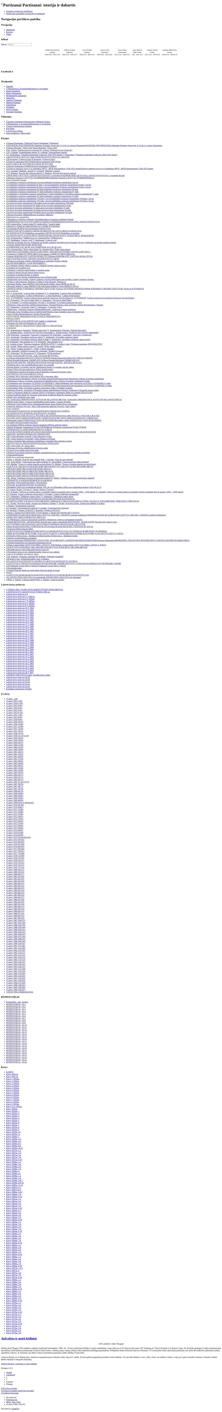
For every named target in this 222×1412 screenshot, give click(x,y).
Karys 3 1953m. (12, 1104)
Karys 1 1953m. (12, 1100)
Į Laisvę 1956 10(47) (14, 722)
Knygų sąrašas (12, 109)
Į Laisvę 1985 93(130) (15, 904)
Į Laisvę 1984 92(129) (15, 902)
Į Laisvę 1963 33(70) (14, 773)
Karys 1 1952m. (12, 1079)
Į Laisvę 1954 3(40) (14, 706)
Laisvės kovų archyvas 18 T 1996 (20, 626)
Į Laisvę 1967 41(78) (14, 789)
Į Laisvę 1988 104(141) (15, 930)
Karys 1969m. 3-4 (13, 1294)
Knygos (9, 32)
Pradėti (9, 1372)
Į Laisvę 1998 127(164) (15, 983)
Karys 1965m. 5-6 (13, 1250)
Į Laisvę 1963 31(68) (14, 768)
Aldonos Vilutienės (14, 100)
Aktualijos (10, 98)
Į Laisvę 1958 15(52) (14, 733)
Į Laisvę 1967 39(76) (14, 784)
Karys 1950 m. (12, 1074)
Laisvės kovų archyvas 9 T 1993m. (20, 606)
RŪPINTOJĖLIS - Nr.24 (16, 1057)
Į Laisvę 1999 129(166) (15, 987)
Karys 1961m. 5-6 (13, 1203)
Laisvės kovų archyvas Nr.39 (18, 677)
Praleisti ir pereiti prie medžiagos (19, 11)
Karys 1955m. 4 (12, 1118)
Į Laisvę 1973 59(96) (14, 828)
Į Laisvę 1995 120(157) (15, 967)
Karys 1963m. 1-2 (13, 1222)
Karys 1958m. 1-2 (13, 1162)
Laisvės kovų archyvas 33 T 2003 (20, 661)
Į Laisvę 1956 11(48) (14, 724)
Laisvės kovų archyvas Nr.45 (18, 686)
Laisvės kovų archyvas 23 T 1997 (20, 638)
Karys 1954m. (12, 1109)
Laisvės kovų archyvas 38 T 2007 (20, 673)
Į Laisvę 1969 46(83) (14, 800)
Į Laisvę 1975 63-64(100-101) (18, 837)
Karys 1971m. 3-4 (13, 1317)
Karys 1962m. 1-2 (13, 1210)
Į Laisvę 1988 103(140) (15, 927)
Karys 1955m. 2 (12, 1113)
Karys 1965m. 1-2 (13, 1245)
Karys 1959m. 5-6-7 (14, 1180)
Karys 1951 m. (12, 1076)
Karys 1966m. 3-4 (13, 1259)
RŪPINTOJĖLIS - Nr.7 (16, 1018)
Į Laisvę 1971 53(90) (14, 814)
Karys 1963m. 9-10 (14, 1231)
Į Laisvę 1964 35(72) (14, 777)
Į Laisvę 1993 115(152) (15, 955)
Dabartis (9, 86)
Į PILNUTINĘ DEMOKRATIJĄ (19, 992)
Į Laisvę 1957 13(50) (14, 729)
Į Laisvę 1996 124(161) (15, 976)
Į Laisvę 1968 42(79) (14, 791)
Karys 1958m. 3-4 (13, 1164)
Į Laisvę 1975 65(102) (15, 840)
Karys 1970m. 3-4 (13, 1305)
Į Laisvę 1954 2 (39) (14, 703)
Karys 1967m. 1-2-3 (14, 1268)
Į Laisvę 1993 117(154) (15, 960)
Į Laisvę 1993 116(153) (15, 957)
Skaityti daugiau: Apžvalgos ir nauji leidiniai (19, 1364)
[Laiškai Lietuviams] (9, 1393)
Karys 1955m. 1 (12, 1111)
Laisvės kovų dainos (14, 131)
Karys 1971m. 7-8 (13, 1321)
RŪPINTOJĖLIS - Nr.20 (16, 1048)
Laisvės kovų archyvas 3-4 (17, 594)
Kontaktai (10, 107)
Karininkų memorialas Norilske (19, 689)
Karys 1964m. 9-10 (14, 1243)
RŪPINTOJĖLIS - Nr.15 (16, 1037)
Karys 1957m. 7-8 (13, 1157)
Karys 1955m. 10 (13, 1132)
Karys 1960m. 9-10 (14, 1197)
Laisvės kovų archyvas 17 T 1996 (20, 624)
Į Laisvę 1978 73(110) (15, 858)
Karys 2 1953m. (12, 1102)
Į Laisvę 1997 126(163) (15, 980)
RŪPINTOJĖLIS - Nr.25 (16, 1060)
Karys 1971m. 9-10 (14, 1324)
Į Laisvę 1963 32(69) (14, 770)
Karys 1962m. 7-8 (13, 1217)
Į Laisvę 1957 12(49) (14, 726)
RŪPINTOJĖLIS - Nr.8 (16, 1020)
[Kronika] (17, 1391)
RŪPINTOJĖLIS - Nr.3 (16, 1009)
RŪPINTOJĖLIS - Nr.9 (16, 1023)
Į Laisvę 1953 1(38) (14, 701)
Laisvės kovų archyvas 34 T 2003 (20, 663)
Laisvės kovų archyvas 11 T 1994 (20, 610)
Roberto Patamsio (13, 102)
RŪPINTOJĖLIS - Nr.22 (16, 1053)
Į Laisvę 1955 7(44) (14, 715)
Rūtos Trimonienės (13, 93)
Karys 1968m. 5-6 (13, 1284)
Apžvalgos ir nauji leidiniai (19, 1338)
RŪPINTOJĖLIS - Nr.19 (16, 1046)
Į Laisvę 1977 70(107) (15, 851)
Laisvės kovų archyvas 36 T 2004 (20, 668)
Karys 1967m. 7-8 (13, 1275)
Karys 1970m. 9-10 (14, 1312)
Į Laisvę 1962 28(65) (14, 761)
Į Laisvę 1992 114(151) (15, 953)
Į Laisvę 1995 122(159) (15, 971)
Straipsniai (10, 30)
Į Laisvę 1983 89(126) (15, 895)
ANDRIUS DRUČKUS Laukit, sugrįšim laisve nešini (28, 675)
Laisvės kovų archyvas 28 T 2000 (20, 650)
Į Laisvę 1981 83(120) (15, 881)
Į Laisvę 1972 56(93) (14, 821)
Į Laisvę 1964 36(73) (14, 779)
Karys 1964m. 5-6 (13, 1238)
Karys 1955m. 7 (12, 1125)
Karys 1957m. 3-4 (13, 1153)
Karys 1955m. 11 (13, 1134)
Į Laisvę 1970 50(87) (14, 807)
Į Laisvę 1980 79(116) (15, 872)
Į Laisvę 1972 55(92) (14, 819)
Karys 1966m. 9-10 (14, 1266)
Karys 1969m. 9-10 (14, 1300)
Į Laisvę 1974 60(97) (14, 830)
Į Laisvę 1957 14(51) (14, 731)
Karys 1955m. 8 (12, 1127)
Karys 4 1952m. (12, 1086)
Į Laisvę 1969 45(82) (14, 798)
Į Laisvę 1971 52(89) (14, 812)
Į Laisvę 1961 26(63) (14, 756)
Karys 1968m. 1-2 (13, 1280)
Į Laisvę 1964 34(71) (14, 775)
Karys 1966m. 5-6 (13, 1261)
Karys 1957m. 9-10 (14, 1160)
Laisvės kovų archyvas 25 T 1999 (20, 643)
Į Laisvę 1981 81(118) (15, 876)
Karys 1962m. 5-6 (13, 1215)
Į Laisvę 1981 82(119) (15, 879)
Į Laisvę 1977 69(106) (15, 849)
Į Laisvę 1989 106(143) (15, 934)
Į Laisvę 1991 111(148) (15, 946)
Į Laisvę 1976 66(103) (15, 842)
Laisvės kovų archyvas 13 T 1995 (20, 615)
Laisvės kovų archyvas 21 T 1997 (20, 633)
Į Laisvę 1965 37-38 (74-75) (17, 782)
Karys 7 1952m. (12, 1093)
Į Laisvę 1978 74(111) (15, 860)
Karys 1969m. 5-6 (13, 1296)
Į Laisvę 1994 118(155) (15, 962)
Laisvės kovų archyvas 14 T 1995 (20, 617)
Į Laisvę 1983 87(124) (15, 890)
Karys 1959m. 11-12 (14, 1185)
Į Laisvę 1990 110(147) (15, 943)
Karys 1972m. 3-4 (13, 1328)
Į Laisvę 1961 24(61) (14, 752)
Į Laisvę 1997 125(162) (15, 978)
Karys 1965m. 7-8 (13, 1252)
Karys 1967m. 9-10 (14, 1277)
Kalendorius (11, 105)
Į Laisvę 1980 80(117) (15, 874)
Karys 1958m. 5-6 (13, 1167)
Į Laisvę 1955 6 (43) (14, 713)
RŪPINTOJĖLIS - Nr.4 (16, 1011)
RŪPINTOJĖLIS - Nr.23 (16, 1055)
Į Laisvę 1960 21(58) (14, 745)
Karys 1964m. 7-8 (13, 1240)
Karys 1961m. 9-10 (14, 1208)
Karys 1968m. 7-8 (13, 1287)
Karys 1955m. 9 (12, 1130)
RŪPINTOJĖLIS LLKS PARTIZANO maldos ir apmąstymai (31, 321)
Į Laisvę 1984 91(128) (15, 900)
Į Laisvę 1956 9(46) (14, 719)
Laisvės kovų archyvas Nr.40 (18, 680)
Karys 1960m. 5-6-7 (14, 1192)
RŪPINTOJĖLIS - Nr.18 (16, 1044)
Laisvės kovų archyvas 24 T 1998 (20, 640)
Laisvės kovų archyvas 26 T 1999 (20, 645)
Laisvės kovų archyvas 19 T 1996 (20, 629)
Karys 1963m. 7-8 (13, 1229)
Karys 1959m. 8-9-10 (15, 1183)
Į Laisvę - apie (12, 699)
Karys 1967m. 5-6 (13, 1273)
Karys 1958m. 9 (12, 1171)
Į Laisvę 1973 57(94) (14, 823)
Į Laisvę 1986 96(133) (15, 911)
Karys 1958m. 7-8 (13, 1169)
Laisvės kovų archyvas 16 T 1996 (20, 622)
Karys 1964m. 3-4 (13, 1236)
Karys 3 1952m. (12, 1083)
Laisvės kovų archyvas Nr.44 (18, 684)
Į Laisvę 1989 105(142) (15, 932)
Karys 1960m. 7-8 (13, 1194)
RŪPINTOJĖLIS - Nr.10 (16, 1025)
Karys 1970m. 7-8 (13, 1310)
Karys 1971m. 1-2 (13, 1314)
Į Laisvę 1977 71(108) (15, 853)
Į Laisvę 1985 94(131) (15, 906)
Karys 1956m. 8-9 (13, 1146)
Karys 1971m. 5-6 (13, 1319)
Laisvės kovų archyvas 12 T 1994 (20, 613)
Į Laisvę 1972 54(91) (14, 816)
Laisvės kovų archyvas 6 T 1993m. (20, 599)
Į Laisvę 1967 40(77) (14, 786)
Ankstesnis (10, 1375)
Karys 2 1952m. (12, 1081)
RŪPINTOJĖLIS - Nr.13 (16, 1032)
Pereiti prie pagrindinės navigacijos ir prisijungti (25, 14)
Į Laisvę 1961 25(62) (14, 754)
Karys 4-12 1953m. (14, 1107)
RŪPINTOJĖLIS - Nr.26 (16, 1062)
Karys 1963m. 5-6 (13, 1227)
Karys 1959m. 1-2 (13, 1176)
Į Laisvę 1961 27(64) (14, 759)
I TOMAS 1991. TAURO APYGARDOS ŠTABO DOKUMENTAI (34, 589)
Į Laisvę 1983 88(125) (15, 893)
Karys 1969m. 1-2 (13, 1291)
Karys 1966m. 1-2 (13, 1257)
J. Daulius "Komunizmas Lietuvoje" (21, 506)
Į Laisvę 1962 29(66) (14, 763)
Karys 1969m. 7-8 (13, 1298)
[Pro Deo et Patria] (9, 1388)
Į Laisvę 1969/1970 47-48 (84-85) (20, 803)
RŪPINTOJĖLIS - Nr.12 (16, 1030)
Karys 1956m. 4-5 (13, 1141)
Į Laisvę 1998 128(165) (15, 985)
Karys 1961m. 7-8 (13, 1206)
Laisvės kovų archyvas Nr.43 (18, 682)
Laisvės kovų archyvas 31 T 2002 (20, 656)
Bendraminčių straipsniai (16, 96)
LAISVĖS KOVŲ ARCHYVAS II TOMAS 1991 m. (28, 592)
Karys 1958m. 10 (13, 1173)
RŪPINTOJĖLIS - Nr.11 (16, 1027)
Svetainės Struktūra (14, 112)
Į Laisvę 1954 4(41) (14, 708)
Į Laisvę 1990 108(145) (15, 939)
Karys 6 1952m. (12, 1090)
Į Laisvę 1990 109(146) (15, 941)
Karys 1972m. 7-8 (13, 1333)
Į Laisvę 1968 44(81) (14, 796)
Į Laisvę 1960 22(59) (14, 747)
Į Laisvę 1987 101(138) (15, 923)
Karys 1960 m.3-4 (13, 1190)
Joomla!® (15, 1409)
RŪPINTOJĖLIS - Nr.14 (16, 1034)
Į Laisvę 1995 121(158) (15, 969)
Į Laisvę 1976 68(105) (15, 846)
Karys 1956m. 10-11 (14, 1148)
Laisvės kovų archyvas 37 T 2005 (20, 670)
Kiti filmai (10, 129)
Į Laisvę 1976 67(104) (15, 844)
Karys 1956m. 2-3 (13, 1139)
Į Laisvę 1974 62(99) (14, 835)
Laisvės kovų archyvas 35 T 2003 (20, 666)
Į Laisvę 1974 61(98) (14, 833)
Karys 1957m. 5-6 (13, 1155)
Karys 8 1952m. (12, 1095)
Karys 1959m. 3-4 (13, 1178)
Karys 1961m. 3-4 (13, 1201)
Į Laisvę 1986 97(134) (15, 913)
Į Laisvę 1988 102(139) (15, 925)
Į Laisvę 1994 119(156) (15, 964)
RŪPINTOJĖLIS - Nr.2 (16, 1007)
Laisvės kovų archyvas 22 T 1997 (20, 636)
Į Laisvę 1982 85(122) (15, 886)
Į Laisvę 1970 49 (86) (15, 805)
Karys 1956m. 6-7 (13, 1143)
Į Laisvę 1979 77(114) (15, 867)
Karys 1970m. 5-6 (13, 1307)
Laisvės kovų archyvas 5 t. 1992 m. (20, 596)
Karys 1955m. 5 (12, 1120)
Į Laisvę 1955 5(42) (14, 710)
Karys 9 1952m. (12, 1097)
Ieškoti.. (4, 44)
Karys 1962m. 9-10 (14, 1220)
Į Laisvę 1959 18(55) (14, 738)
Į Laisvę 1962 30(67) (14, 766)
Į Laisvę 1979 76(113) (15, 865)
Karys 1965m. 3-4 (13, 1247)
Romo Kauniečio (13, 91)
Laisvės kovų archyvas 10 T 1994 (20, 608)
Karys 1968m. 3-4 (13, 1282)
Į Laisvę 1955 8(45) (14, 717)
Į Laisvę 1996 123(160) (15, 973)
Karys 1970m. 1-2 (13, 1303)
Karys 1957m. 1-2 (13, 1150)
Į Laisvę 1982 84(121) (15, 883)
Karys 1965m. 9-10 (14, 1254)
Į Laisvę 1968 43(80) (14, 793)
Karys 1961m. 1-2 (13, 1199)
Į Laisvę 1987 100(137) (15, 920)
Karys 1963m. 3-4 (13, 1224)
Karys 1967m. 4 (12, 1270)
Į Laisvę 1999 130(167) (15, 990)
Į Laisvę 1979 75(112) (15, 863)
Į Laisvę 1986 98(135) (15, 916)
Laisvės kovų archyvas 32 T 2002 (20, 659)
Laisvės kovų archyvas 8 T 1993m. (20, 603)
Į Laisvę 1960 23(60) (14, 749)
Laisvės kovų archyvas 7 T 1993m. (20, 601)
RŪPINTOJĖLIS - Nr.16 (16, 1039)
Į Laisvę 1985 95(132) (15, 909)
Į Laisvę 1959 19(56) (14, 740)
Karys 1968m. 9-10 (14, 1289)
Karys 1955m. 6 (12, 1123)
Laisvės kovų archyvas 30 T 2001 (20, 654)
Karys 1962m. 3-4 (13, 1213)
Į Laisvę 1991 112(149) (15, 948)
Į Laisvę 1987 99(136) (15, 918)
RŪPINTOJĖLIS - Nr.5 (16, 1013)
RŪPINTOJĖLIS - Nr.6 (16, 1016)
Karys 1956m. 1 (12, 1137)
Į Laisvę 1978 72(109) (15, 856)
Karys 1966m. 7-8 (13, 1264)
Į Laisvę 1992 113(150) (15, 950)
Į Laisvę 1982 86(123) (15, 888)
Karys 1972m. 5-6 (13, 1331)
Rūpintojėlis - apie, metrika (17, 1002)
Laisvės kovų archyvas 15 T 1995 (20, 620)
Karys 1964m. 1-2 (13, 1234)
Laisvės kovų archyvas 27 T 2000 (20, 647)
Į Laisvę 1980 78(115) (15, 870)
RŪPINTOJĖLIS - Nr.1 (16, 1004)
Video (8, 34)
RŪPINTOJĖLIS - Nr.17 (16, 1041)
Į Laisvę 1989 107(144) (15, 937)
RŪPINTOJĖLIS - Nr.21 (16, 1050)
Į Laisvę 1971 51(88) (14, 810)
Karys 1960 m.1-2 (13, 1187)
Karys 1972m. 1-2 (13, 1326)
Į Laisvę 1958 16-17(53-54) (17, 736)
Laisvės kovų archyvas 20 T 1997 (20, 631)
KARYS (9, 1072)
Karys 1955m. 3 (12, 1116)
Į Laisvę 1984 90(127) (15, 897)
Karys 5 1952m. (12, 1088)
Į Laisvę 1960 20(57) (14, 743)
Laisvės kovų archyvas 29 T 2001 (20, 652)
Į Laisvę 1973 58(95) (14, 826)
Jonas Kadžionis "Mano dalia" (18, 133)
